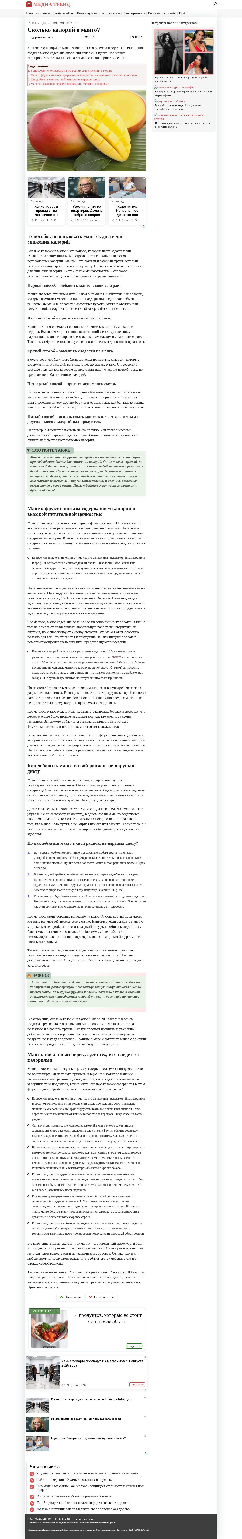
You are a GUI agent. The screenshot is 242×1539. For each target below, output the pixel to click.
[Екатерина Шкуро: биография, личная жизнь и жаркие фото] (174, 87)
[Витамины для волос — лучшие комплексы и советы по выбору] (184, 118)
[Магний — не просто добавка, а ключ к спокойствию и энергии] (169, 101)
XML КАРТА (142, 1530)
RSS (131, 1530)
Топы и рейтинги (134, 13)
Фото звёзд (169, 13)
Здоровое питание (42, 37)
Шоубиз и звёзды (63, 13)
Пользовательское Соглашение (79, 1530)
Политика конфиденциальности (45, 1530)
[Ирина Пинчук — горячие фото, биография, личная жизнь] (184, 73)
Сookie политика (106, 1530)
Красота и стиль (110, 13)
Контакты (122, 1530)
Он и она (154, 13)
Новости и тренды (38, 13)
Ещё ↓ (183, 13)
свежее (116, 657)
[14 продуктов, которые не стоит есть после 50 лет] (49, 1347)
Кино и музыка (87, 13)
